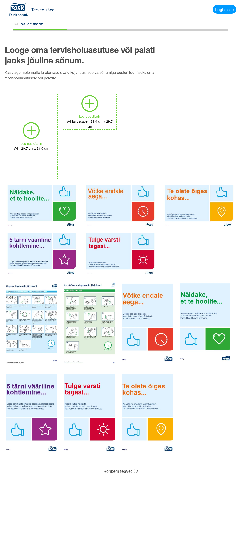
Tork (19, 9)
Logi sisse (224, 9)
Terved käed (43, 9)
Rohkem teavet (118, 471)
